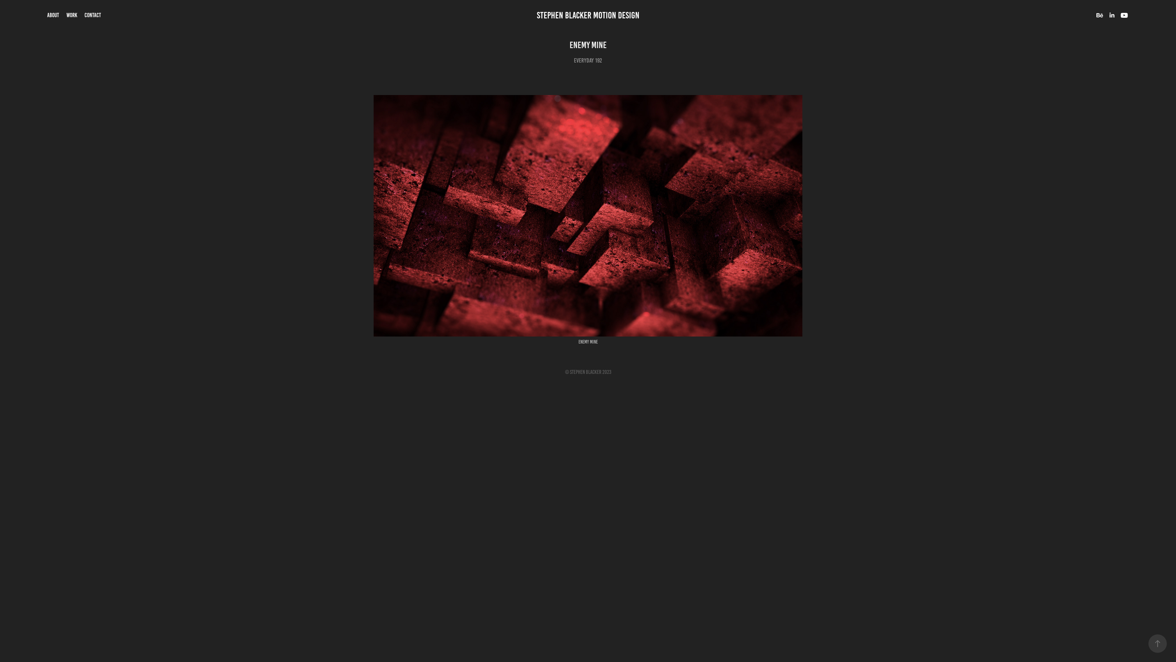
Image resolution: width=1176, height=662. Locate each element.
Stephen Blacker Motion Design (588, 15)
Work (71, 15)
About (53, 15)
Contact (93, 15)
